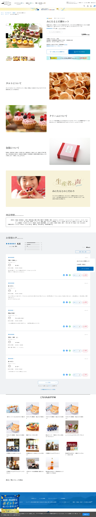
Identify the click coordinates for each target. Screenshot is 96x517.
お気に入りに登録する (58, 52)
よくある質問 (42, 498)
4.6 (18, 243)
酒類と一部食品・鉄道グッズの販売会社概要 (82, 502)
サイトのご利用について (64, 502)
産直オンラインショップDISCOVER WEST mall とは (72, 3)
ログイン (50, 385)
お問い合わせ (93, 2)
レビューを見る (62, 28)
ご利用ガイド (80, 2)
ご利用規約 (63, 498)
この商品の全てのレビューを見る (48, 389)
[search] (84, 6)
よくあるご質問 (87, 2)
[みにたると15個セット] (9, 58)
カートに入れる (80, 52)
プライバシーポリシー (52, 498)
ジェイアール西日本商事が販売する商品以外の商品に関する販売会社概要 (41, 502)
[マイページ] (87, 6)
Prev (7, 35)
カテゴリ (18, 3)
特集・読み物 (40, 3)
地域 (29, 3)
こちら (65, 44)
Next (41, 35)
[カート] (90, 6)
